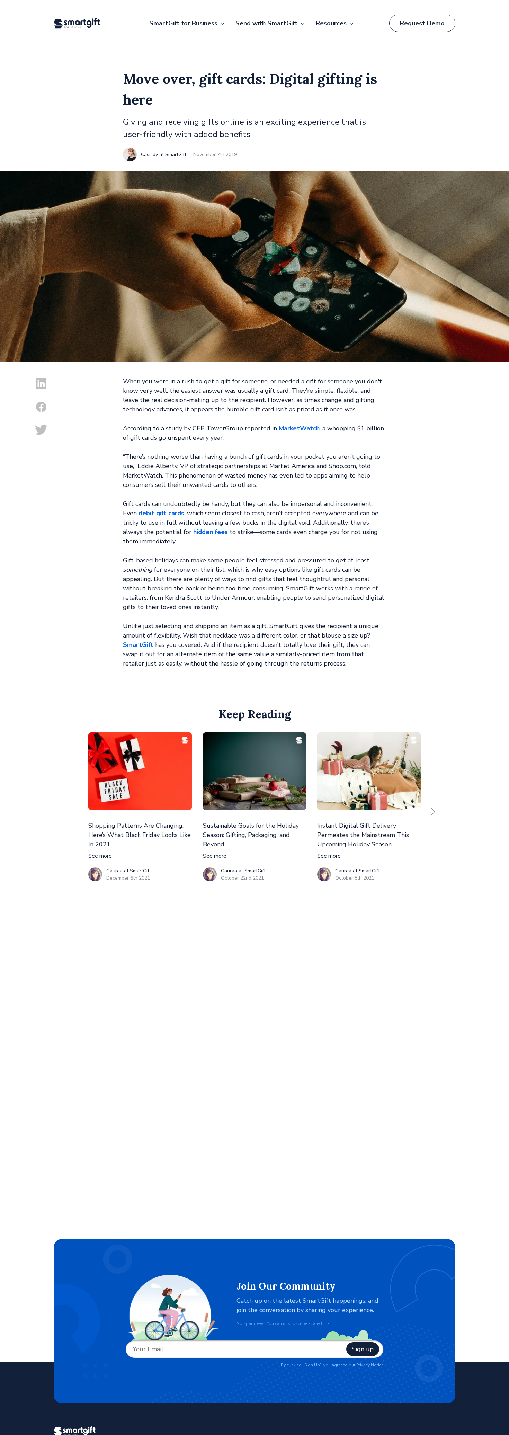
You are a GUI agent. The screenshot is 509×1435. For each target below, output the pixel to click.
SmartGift (138, 645)
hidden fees (210, 532)
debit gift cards (161, 513)
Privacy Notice (369, 1365)
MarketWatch (299, 428)
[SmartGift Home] (84, 23)
